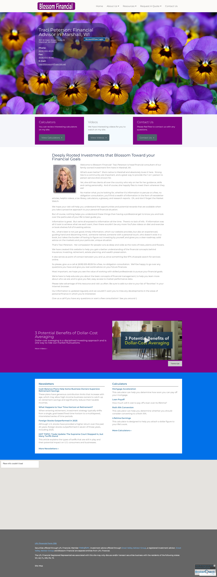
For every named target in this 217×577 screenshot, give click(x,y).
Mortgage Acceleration (124, 389)
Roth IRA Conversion (123, 407)
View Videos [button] (97, 138)
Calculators (119, 383)
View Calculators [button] (51, 138)
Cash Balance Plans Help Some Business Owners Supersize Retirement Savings (69, 390)
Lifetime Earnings (121, 418)
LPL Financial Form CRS (46, 543)
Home (99, 6)
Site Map (39, 566)
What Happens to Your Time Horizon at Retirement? (66, 407)
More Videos (41, 348)
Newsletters (46, 383)
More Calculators (121, 430)
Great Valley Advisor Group (134, 548)
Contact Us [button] (146, 138)
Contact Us (171, 6)
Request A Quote (149, 6)
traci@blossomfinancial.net (52, 64)
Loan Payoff (118, 399)
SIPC (87, 548)
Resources (128, 6)
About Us (112, 6)
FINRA (82, 548)
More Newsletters (49, 448)
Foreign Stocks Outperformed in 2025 (58, 420)
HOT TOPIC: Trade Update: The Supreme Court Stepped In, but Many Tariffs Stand (71, 435)
